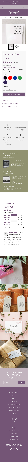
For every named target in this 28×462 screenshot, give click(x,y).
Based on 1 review (9, 212)
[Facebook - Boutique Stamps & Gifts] (11, 449)
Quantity (5, 86)
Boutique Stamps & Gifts (15, 456)
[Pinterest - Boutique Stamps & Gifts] (17, 449)
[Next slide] (21, 47)
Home (6, 17)
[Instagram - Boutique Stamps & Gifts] (14, 449)
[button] (7, 215)
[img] (13, 232)
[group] (11, 47)
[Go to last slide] (7, 47)
